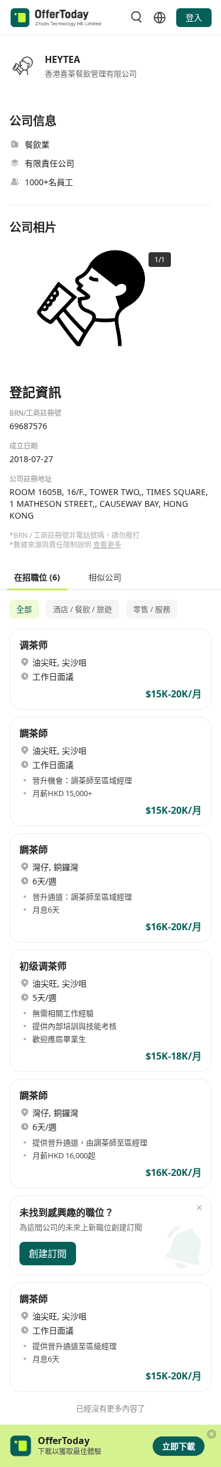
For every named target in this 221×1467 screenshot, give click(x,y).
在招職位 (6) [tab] (37, 577)
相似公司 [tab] (104, 577)
